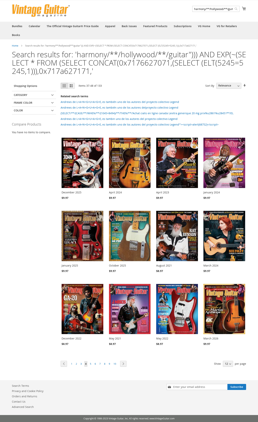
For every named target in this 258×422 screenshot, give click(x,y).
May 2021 (115, 338)
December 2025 (71, 192)
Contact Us (18, 401)
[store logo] (41, 10)
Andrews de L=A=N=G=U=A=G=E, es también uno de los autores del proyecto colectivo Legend (120, 102)
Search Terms (20, 386)
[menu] (129, 30)
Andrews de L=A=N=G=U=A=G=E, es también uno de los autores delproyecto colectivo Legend (119, 107)
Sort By (209, 85)
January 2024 (211, 192)
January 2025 (70, 265)
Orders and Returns (24, 396)
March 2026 (210, 338)
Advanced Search (23, 407)
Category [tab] (20, 95)
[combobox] (215, 9)
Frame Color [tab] (23, 102)
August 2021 (164, 265)
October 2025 (117, 265)
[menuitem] (17, 26)
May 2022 (162, 338)
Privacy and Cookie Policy (27, 391)
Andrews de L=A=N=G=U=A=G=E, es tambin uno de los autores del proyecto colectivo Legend (119, 119)
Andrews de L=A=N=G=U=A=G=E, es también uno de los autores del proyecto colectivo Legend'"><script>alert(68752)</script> (140, 124)
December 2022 (71, 338)
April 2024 (115, 192)
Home (15, 45)
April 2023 (162, 192)
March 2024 (210, 265)
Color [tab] (18, 110)
